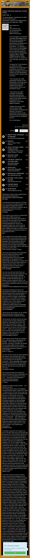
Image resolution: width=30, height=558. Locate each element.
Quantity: (12, 130)
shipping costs (24, 126)
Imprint (13, 556)
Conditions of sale (6, 556)
